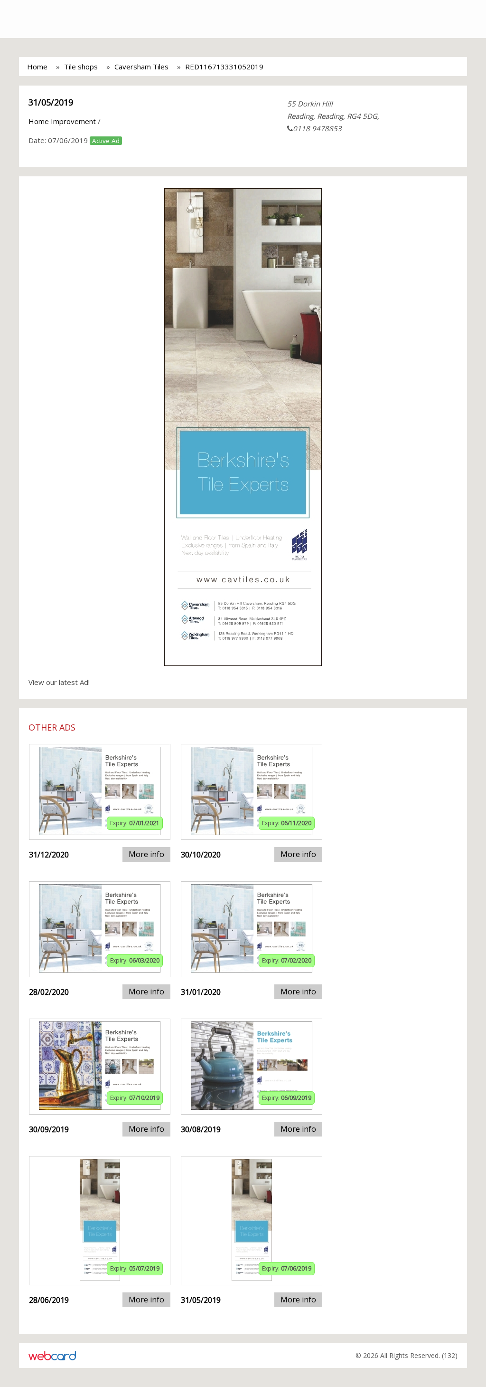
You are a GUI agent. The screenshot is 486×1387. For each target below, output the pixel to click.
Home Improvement (62, 121)
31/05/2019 (50, 102)
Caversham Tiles (141, 66)
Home (37, 66)
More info (146, 854)
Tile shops (81, 66)
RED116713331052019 (224, 66)
